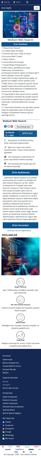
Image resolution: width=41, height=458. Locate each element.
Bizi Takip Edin (8, 418)
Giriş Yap (7, 2)
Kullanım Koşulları (10, 400)
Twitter (8, 422)
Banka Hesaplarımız (11, 363)
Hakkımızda (7, 359)
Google (8, 432)
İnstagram (9, 428)
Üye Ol (18, 2)
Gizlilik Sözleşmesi (10, 403)
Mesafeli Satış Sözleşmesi (13, 406)
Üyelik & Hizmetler (10, 378)
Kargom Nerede (9, 369)
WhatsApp (9, 435)
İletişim (6, 372)
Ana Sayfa (6, 7)
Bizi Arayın (9, 438)
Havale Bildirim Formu (12, 366)
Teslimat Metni (9, 410)
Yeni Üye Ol (6, 385)
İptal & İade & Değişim (12, 413)
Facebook (9, 425)
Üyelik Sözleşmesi (10, 397)
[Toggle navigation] (37, 8)
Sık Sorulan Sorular (10, 388)
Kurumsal (7, 356)
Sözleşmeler (8, 393)
